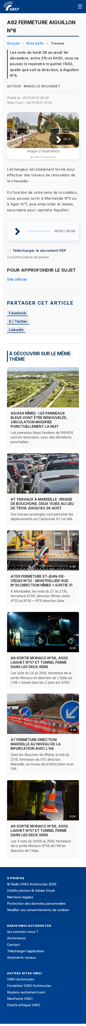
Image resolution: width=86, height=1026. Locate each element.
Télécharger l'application (25, 951)
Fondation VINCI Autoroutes (29, 986)
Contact (13, 945)
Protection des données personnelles (36, 904)
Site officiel (17, 279)
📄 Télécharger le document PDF (36, 250)
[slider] (39, 231)
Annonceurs (16, 938)
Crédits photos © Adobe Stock (31, 891)
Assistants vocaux (21, 958)
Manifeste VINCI (19, 999)
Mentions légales (20, 897)
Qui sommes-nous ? (22, 932)
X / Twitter (18, 322)
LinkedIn (16, 330)
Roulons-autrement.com (26, 992)
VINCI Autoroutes (20, 979)
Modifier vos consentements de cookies (38, 910)
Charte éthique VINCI (23, 1005)
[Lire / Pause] (55, 139)
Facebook (17, 313)
